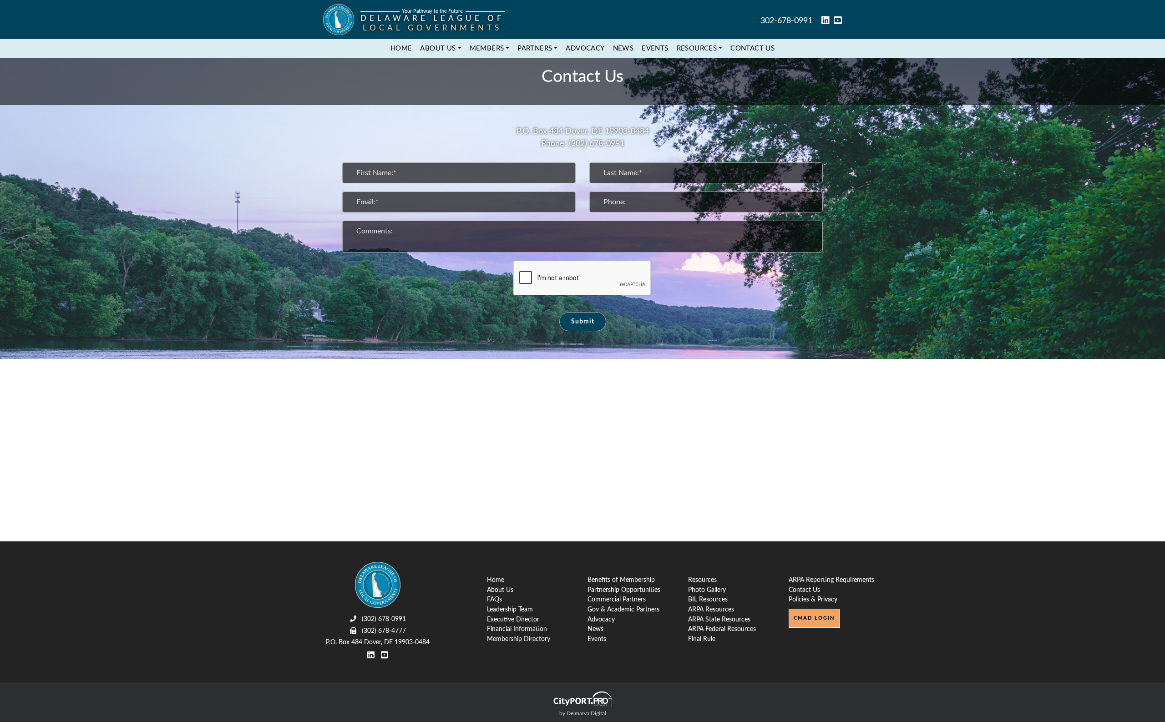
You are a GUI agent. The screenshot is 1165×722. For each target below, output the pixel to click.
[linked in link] (825, 21)
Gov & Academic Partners (623, 609)
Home (401, 48)
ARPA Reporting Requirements (831, 579)
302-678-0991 (786, 21)
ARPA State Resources (719, 619)
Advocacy (585, 48)
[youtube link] (838, 21)
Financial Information (517, 629)
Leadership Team (510, 609)
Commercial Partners (617, 599)
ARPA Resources (711, 609)
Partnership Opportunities (624, 589)
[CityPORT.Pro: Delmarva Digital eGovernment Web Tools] (582, 699)
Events (655, 48)
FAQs (494, 599)
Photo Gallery (707, 589)
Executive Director (513, 619)
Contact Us (752, 48)
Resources (702, 579)
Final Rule (701, 639)
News (623, 48)
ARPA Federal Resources (722, 629)
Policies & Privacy (813, 599)
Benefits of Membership (621, 579)
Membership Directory (518, 639)
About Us (500, 589)
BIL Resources (708, 599)
